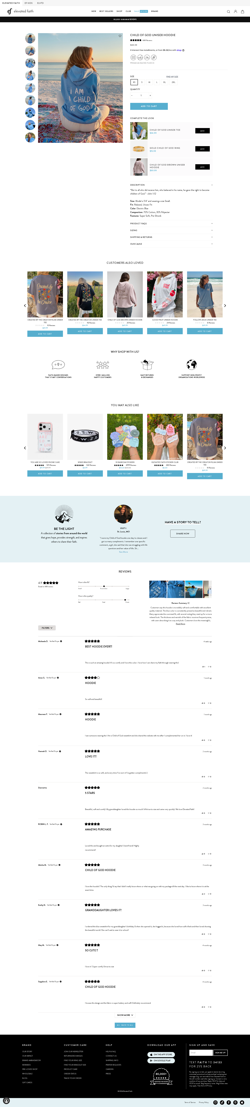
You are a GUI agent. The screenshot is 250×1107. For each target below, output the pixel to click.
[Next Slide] (210, 589)
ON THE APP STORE (163, 1054)
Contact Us (111, 1056)
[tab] (171, 184)
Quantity (135, 89)
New (94, 11)
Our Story (27, 1051)
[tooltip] (188, 603)
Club (128, 11)
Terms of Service (190, 1102)
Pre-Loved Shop (29, 1069)
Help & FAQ (111, 1051)
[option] (125, 19)
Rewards (26, 1065)
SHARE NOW (182, 533)
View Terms (201, 1085)
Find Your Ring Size (73, 1060)
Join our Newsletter (73, 1051)
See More (123, 551)
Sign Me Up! (220, 1052)
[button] (141, 40)
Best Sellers (106, 11)
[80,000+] (161, 1084)
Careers (109, 1069)
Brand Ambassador (31, 1060)
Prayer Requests (113, 1065)
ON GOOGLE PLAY (162, 1060)
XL (164, 82)
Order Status (70, 1073)
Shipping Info (112, 1060)
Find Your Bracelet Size (75, 1065)
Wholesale (27, 1073)
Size (132, 76)
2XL (173, 82)
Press (108, 1073)
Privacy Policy (204, 1102)
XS (134, 82)
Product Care (70, 1069)
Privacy (209, 1085)
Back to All (127, 1025)
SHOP (119, 11)
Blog (24, 1078)
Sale (140, 11)
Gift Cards (27, 1082)
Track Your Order (72, 1078)
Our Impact (27, 1056)
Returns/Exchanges (73, 1056)
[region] (180, 589)
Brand (154, 11)
